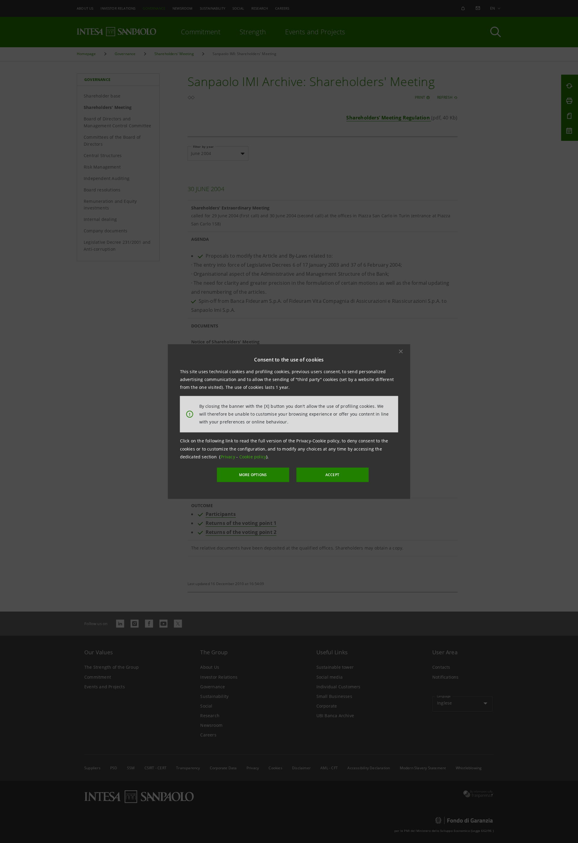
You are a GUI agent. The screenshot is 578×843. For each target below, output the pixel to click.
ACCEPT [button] (332, 474)
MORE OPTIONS (253, 474)
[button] (401, 351)
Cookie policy (252, 457)
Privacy (229, 457)
